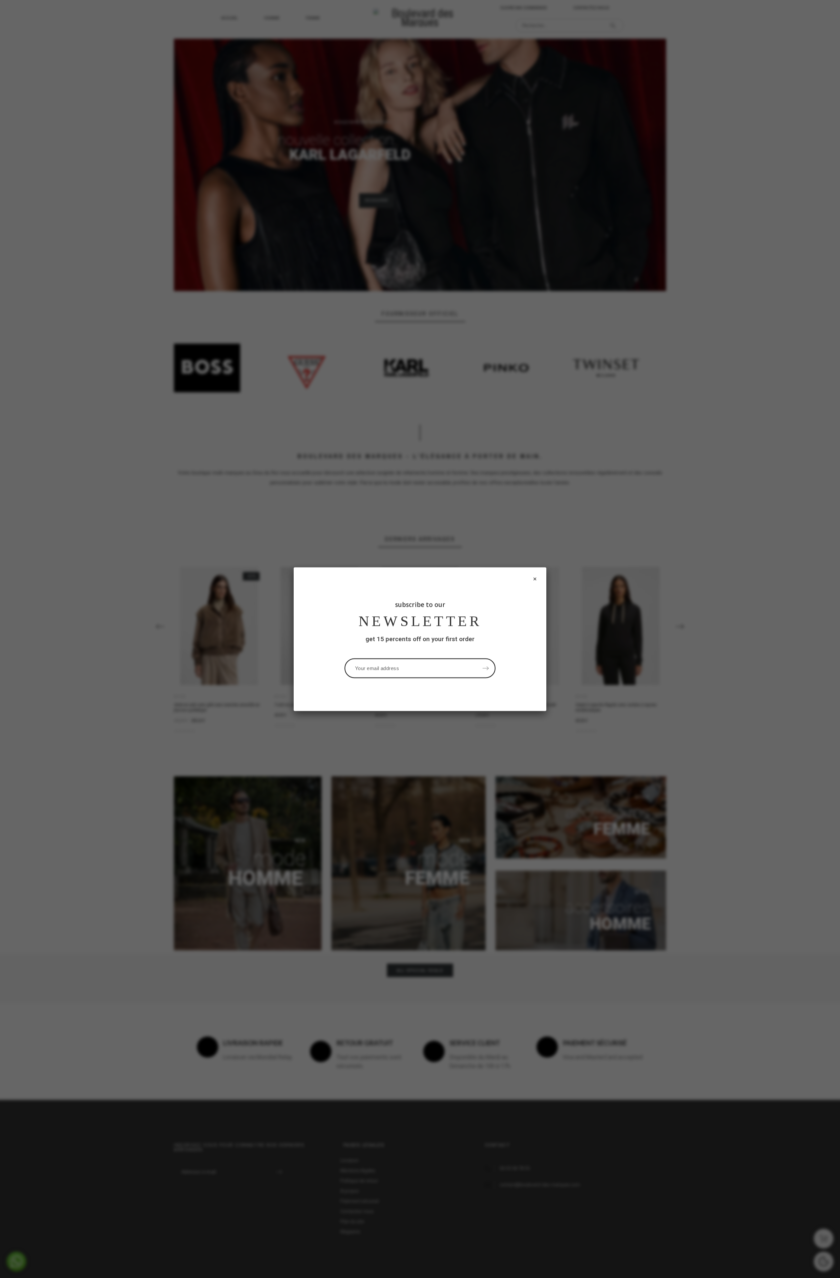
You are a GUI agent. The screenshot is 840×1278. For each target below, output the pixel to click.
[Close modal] (535, 579)
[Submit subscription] (485, 668)
